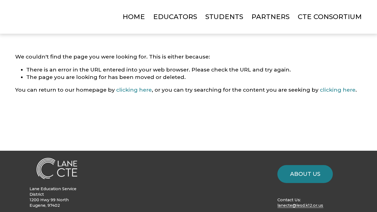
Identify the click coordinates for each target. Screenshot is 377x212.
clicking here (134, 89)
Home (134, 17)
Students (224, 17)
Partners (270, 17)
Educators (175, 17)
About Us (305, 174)
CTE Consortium (330, 17)
